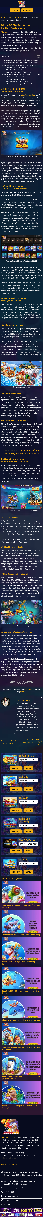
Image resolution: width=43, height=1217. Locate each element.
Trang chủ (4, 17)
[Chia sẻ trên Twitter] (19, 682)
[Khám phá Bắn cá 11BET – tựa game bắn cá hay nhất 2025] (21, 892)
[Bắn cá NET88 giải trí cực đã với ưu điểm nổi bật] (21, 1007)
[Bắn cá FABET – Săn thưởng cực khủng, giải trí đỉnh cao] (21, 978)
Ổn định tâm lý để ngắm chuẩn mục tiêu (20, 84)
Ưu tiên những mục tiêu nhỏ (16, 79)
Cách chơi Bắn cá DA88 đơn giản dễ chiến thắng (21, 935)
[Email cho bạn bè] (23, 682)
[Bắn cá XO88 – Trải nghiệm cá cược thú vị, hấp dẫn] (21, 948)
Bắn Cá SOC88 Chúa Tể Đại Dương (19, 72)
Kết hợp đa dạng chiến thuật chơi (18, 81)
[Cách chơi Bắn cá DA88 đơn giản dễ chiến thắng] (21, 921)
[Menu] (3, 3)
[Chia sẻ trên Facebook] (16, 682)
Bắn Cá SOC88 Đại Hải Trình (17, 67)
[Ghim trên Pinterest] (27, 682)
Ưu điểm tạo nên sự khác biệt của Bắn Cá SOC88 (21, 60)
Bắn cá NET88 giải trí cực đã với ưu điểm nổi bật (21, 1020)
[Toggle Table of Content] (37, 57)
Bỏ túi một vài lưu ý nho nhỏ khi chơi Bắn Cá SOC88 (22, 74)
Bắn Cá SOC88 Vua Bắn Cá (16, 70)
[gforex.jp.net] (21, 3)
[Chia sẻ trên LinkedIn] (31, 682)
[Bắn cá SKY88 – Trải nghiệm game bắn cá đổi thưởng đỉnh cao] (21, 1092)
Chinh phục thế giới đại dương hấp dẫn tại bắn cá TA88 (32, 742)
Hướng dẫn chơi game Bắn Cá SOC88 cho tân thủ (21, 62)
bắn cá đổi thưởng (28, 95)
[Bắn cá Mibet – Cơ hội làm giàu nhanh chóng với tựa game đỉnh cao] (21, 1063)
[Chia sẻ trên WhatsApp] (12, 682)
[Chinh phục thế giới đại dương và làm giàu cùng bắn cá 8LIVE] (21, 1034)
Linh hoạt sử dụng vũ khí (15, 77)
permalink (23, 692)
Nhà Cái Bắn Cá (16, 17)
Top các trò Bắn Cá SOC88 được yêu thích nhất (20, 65)
